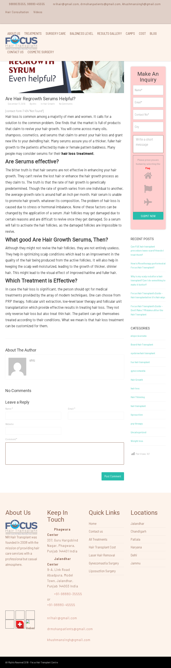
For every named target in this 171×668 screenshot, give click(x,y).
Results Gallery (109, 33)
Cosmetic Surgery (41, 52)
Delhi (134, 555)
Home (92, 523)
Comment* (11, 439)
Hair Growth (49, 103)
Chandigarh (138, 531)
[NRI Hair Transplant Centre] (21, 526)
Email (71, 408)
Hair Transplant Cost (102, 547)
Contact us (15, 52)
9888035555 (17, 4)
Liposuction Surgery (102, 571)
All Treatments (98, 539)
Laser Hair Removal (102, 555)
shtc (34, 103)
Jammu (135, 563)
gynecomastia (138, 370)
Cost (142, 33)
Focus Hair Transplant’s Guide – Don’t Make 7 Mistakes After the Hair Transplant (147, 310)
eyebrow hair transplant (143, 353)
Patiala (135, 539)
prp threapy (137, 423)
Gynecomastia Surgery (104, 563)
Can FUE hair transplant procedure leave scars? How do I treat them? (147, 250)
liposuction (137, 414)
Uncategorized (138, 432)
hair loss (135, 388)
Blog (153, 33)
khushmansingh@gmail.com (68, 639)
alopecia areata (139, 335)
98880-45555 (36, 4)
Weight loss (137, 440)
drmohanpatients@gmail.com (70, 629)
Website (9, 423)
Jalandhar (137, 523)
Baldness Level (81, 33)
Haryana (136, 547)
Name (9, 408)
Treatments (33, 33)
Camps (130, 33)
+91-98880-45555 (61, 605)
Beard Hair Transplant (142, 344)
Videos (38, 12)
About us (13, 33)
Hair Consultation (17, 12)
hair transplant (138, 405)
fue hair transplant (140, 362)
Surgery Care (56, 33)
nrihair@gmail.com (62, 618)
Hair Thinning (138, 396)
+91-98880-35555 (67, 594)
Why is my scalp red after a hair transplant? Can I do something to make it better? (148, 280)
